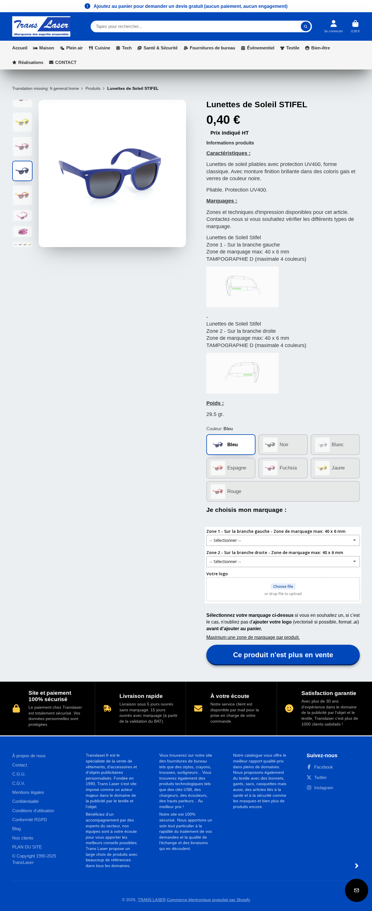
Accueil (19, 47)
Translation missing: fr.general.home (45, 88)
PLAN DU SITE (27, 846)
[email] (356, 890)
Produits (93, 88)
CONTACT (65, 62)
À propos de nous (29, 755)
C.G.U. (19, 773)
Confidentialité (25, 801)
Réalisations (30, 62)
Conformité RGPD (29, 819)
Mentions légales (28, 792)
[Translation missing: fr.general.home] (41, 26)
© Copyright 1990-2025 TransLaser (34, 859)
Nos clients (22, 837)
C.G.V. (18, 783)
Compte (333, 26)
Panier (355, 26)
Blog (16, 828)
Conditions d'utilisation (33, 810)
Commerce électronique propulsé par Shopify (208, 899)
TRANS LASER (152, 899)
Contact (19, 764)
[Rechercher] (306, 26)
